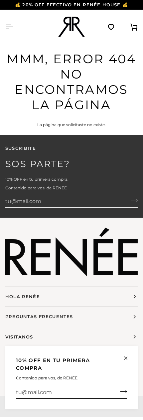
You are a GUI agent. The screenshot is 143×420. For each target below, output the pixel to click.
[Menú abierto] (15, 27)
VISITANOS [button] (19, 336)
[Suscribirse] (121, 391)
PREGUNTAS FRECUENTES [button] (39, 316)
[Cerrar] (128, 358)
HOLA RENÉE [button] (22, 296)
